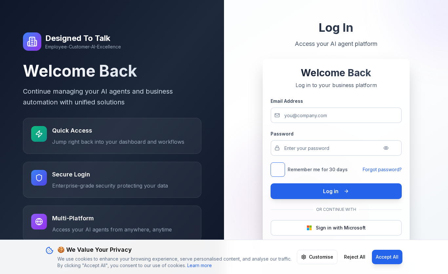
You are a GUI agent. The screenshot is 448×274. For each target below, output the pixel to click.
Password (282, 134)
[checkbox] (278, 169)
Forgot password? (382, 169)
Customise (321, 257)
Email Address (287, 101)
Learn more (199, 265)
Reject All (354, 257)
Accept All (387, 257)
